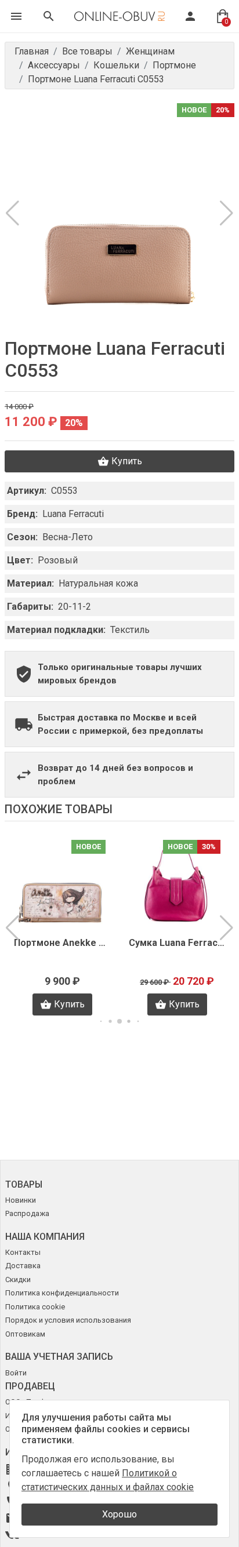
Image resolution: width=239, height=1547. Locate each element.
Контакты (23, 1252)
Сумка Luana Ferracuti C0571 (177, 942)
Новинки (20, 1200)
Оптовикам (25, 1334)
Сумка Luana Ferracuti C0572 (62, 942)
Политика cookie (35, 1306)
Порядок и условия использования (68, 1320)
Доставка (23, 1265)
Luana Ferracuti (73, 513)
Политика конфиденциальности (62, 1292)
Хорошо (119, 1514)
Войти (16, 1372)
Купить (126, 461)
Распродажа (27, 1213)
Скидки (18, 1279)
